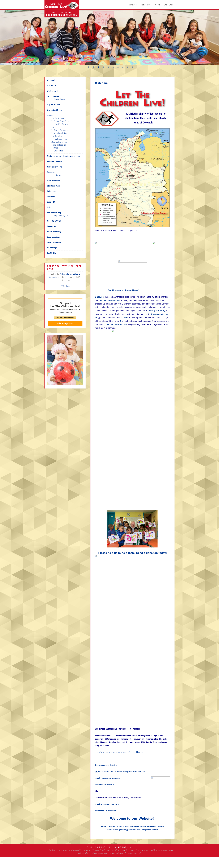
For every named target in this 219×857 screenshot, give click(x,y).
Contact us (51, 226)
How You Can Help (54, 213)
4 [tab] (103, 67)
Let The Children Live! (61, 8)
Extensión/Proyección (59, 142)
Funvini (49, 115)
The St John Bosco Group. (60, 121)
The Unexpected (57, 151)
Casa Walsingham (57, 118)
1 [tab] (88, 67)
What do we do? (53, 91)
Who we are (51, 86)
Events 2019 (51, 202)
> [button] (216, 36)
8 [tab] (123, 67)
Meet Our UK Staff (54, 221)
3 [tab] (98, 67)
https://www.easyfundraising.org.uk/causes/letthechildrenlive (119, 752)
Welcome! (51, 80)
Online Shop (51, 191)
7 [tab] (118, 67)
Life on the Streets (54, 110)
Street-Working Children (59, 124)
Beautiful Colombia (54, 161)
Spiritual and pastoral (58, 145)
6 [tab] (113, 67)
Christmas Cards (53, 186)
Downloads (51, 197)
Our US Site (51, 253)
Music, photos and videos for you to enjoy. (63, 156)
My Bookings (52, 248)
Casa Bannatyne (57, 136)
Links (49, 207)
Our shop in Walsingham (59, 216)
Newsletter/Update (54, 167)
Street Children (53, 96)
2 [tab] (93, 67)
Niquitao (53, 127)
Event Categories (54, 242)
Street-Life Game (57, 175)
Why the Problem (53, 105)
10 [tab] (132, 67)
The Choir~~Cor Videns (59, 130)
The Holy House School (59, 139)
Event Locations (53, 237)
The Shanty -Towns (58, 99)
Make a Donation (53, 180)
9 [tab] (127, 67)
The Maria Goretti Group (59, 133)
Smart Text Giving (54, 232)
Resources (51, 172)
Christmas (54, 148)
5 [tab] (108, 67)
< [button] (3, 36)
